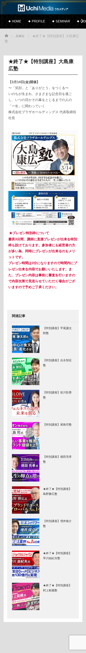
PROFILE (38, 21)
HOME (16, 21)
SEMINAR (63, 21)
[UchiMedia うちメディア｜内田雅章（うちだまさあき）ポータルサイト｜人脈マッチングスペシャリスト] (43, 7)
